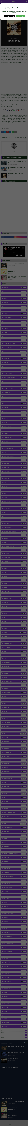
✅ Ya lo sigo (21, 16)
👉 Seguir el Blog (9, 16)
